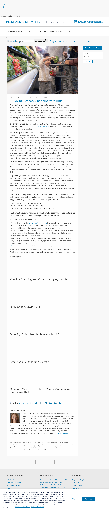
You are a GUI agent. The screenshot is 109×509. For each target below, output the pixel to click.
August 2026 (77, 480)
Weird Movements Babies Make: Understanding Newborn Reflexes (52, 484)
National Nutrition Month (45, 462)
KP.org (9, 489)
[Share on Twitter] (35, 402)
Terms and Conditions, (22, 507)
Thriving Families (55, 22)
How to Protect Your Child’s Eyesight (53, 480)
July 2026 (75, 483)
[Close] (105, 499)
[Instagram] (59, 402)
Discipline (30, 462)
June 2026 (76, 485)
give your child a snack (39, 126)
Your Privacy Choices (14, 482)
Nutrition (60, 462)
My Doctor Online (13, 486)
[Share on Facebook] (40, 402)
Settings (73, 499)
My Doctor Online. (61, 433)
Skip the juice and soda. (21, 246)
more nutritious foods (38, 223)
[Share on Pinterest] (55, 402)
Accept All (88, 499)
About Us (10, 480)
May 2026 (75, 488)
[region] (54, 499)
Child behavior (19, 462)
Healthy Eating (42, 97)
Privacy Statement (37, 507)
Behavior (31, 97)
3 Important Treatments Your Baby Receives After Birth (52, 489)
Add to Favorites (25, 403)
